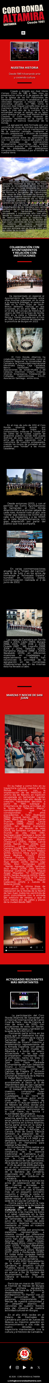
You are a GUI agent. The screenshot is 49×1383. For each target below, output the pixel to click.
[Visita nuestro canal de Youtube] (31, 1367)
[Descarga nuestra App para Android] (24, 1367)
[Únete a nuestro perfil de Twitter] (39, 1367)
